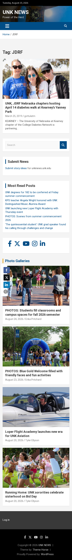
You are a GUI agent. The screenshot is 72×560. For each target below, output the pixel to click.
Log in (6, 519)
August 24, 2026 (14, 319)
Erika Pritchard (33, 319)
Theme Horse (40, 549)
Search (63, 145)
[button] (5, 292)
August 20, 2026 (14, 440)
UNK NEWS (16, 12)
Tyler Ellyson (32, 440)
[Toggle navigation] (7, 26)
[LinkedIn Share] (6, 285)
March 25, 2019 (13, 116)
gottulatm (29, 116)
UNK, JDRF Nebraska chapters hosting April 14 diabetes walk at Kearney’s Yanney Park (35, 107)
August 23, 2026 (14, 379)
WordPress (47, 554)
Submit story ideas (16, 168)
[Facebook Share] (6, 270)
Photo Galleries (17, 261)
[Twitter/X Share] (6, 277)
